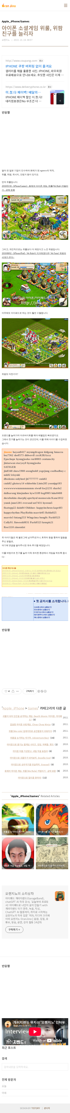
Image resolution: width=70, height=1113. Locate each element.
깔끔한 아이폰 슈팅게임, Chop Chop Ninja (30, 724)
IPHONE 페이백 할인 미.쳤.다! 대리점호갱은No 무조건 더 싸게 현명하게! (24, 99)
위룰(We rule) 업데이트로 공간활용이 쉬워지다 (30, 731)
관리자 (47, 1108)
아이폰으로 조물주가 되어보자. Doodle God (30, 757)
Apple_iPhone (13, 708)
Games (33, 708)
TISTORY (35, 1108)
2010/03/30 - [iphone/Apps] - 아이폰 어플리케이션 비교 (27, 581)
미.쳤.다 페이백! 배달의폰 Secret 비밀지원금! (23, 92)
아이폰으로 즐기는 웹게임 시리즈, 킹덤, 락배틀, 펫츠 (30, 744)
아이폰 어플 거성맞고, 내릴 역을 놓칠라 (30, 751)
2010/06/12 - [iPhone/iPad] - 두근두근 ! (24, 583)
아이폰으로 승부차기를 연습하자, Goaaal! (30, 764)
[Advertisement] (35, 139)
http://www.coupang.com (21, 60)
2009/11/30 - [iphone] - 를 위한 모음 (26, 573)
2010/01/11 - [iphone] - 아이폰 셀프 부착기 (23, 578)
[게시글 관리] (17, 691)
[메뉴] (65, 5)
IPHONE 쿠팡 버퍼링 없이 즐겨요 (29, 66)
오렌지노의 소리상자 (19, 893)
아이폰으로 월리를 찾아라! (29, 777)
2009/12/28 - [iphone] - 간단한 (21, 576)
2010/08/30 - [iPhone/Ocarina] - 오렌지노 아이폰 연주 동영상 (31, 571)
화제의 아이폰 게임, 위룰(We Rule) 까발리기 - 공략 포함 (30, 770)
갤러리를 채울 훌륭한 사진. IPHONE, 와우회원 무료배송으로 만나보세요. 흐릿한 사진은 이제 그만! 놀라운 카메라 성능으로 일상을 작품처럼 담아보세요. (35, 73)
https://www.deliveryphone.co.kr (26, 86)
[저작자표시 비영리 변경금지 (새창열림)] (42, 691)
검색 (64, 1066)
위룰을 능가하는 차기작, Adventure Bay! (29, 737)
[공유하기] (13, 691)
